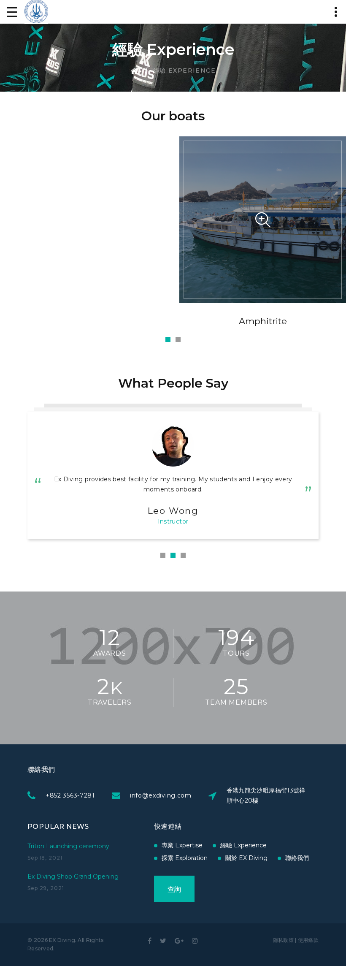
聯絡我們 (297, 858)
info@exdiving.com (161, 795)
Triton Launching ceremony (68, 846)
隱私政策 (283, 940)
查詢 (174, 889)
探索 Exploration (185, 858)
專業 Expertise (182, 845)
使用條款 (308, 940)
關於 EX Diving (246, 858)
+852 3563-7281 (70, 795)
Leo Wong (173, 510)
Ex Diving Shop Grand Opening (73, 876)
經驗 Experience (243, 845)
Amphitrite (263, 321)
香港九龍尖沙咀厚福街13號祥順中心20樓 (266, 795)
